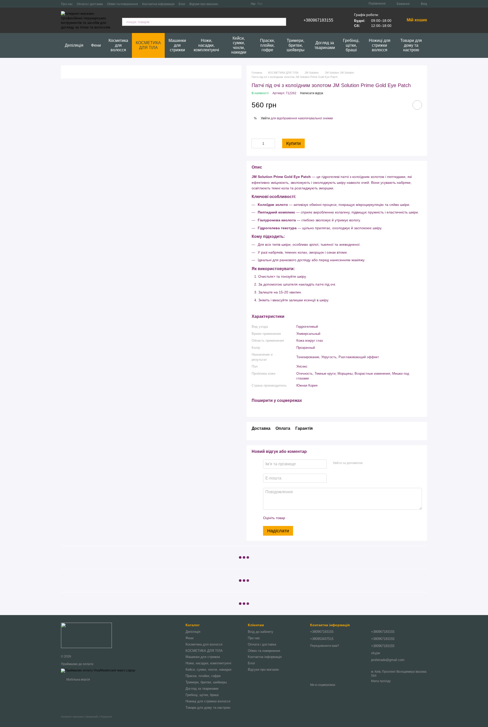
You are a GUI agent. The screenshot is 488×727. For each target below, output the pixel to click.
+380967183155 (318, 20)
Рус (260, 3)
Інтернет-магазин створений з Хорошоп (86, 716)
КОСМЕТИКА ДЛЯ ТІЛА (148, 45)
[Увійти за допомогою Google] (376, 463)
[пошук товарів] (282, 22)
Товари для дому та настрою (411, 45)
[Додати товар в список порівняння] (402, 104)
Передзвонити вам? (324, 646)
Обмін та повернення (122, 4)
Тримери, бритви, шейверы (295, 45)
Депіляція (74, 45)
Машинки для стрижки (177, 45)
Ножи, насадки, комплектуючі (206, 45)
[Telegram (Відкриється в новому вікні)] (231, 4)
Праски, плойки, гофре (267, 45)
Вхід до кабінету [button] (260, 632)
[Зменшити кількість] (255, 143)
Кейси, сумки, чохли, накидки (238, 45)
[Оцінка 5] (326, 518)
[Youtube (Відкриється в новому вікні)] (243, 4)
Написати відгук (311, 93)
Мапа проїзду (381, 681)
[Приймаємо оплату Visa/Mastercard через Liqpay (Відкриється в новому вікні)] (98, 670)
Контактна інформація (158, 4)
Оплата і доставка (90, 4)
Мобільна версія (78, 679)
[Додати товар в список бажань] (417, 105)
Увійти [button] (265, 118)
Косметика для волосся (118, 45)
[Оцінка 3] (310, 518)
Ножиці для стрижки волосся (379, 45)
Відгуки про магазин (203, 4)
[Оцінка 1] (293, 518)
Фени (96, 45)
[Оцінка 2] (302, 518)
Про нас (67, 4)
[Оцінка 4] (318, 518)
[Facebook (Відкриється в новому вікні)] (237, 4)
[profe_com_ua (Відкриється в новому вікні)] (225, 4)
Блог (182, 4)
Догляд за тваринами (324, 45)
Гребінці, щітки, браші (351, 45)
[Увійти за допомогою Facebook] (368, 463)
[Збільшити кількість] (271, 143)
